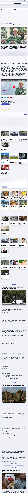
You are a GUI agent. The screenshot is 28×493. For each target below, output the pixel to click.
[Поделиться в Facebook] (1, 97)
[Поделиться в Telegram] (5, 97)
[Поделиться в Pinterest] (10, 97)
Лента (10, 3)
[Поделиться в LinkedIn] (7, 97)
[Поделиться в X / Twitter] (2, 97)
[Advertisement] (14, 17)
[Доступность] (26, 0)
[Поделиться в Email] (13, 97)
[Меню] (27, 9)
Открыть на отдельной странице (14, 378)
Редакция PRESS (10, 23)
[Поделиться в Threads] (11, 97)
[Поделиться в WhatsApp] (4, 97)
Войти (25, 0)
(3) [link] (15, 162)
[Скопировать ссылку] (14, 97)
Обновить (25, 212)
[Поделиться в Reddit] (8, 97)
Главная (4, 3)
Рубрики (17, 3)
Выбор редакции (4, 285)
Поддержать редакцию (20, 0)
